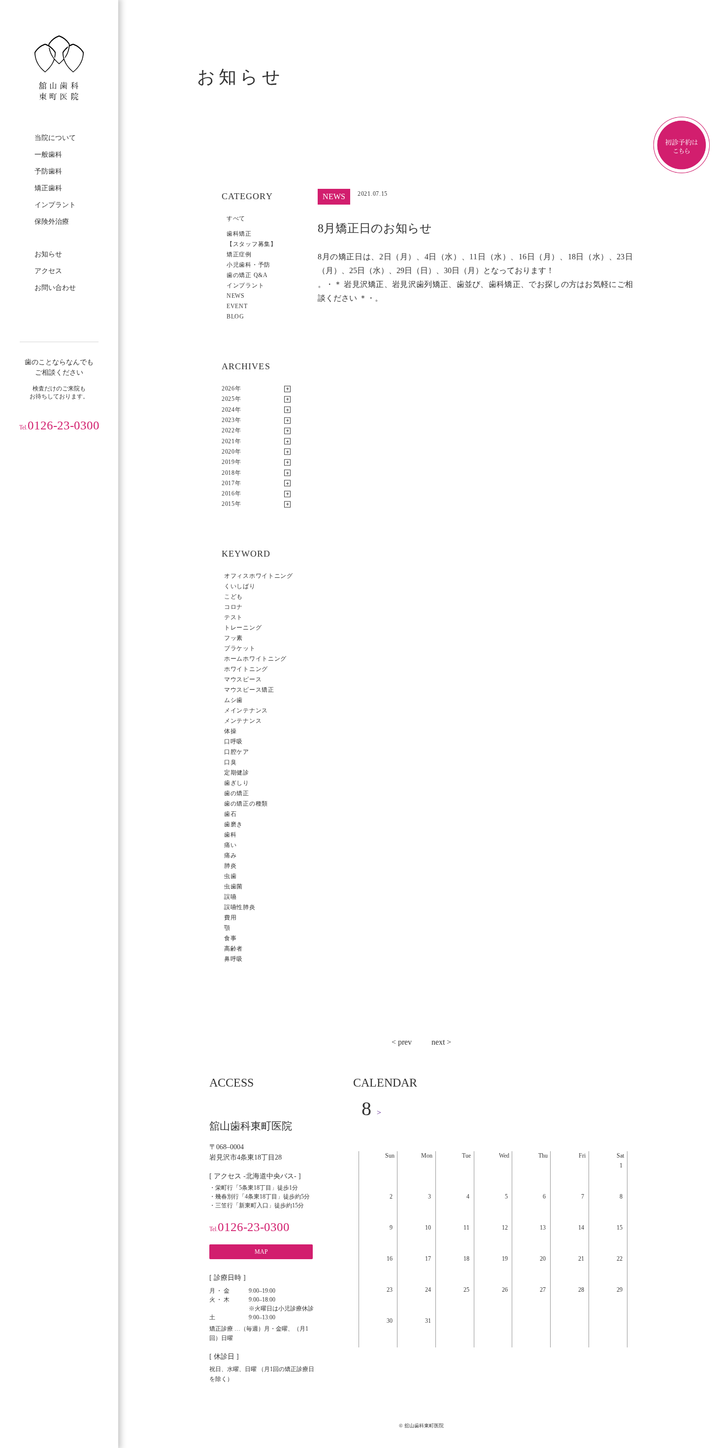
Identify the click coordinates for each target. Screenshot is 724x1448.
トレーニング (243, 627)
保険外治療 (51, 221)
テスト (233, 617)
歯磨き (233, 824)
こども (233, 596)
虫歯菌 (233, 886)
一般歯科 (48, 154)
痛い (230, 845)
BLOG (235, 316)
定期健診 (236, 772)
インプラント (55, 205)
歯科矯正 (239, 233)
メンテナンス (243, 720)
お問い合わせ (55, 287)
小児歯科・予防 (248, 264)
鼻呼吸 (233, 958)
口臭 (230, 762)
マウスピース (243, 679)
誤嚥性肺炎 (240, 907)
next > (441, 1042)
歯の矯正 (236, 793)
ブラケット (240, 648)
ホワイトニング (246, 669)
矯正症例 (239, 254)
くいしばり (240, 586)
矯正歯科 (48, 188)
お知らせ (48, 254)
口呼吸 (233, 741)
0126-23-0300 (59, 425)
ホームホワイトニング (255, 658)
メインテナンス (246, 710)
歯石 (230, 814)
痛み (230, 855)
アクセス (48, 271)
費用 (230, 917)
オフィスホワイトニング (258, 575)
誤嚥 (230, 896)
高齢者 (233, 948)
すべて (236, 218)
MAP (261, 1251)
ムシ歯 (233, 700)
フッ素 (233, 638)
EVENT (237, 306)
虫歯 (230, 876)
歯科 (230, 834)
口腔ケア (236, 751)
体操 (230, 731)
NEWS (236, 295)
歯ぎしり (236, 782)
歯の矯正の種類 (246, 803)
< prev (402, 1042)
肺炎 (230, 865)
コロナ (233, 606)
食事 (230, 938)
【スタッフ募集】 (252, 244)
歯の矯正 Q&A (247, 275)
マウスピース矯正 (249, 689)
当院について (55, 137)
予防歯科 (48, 171)
